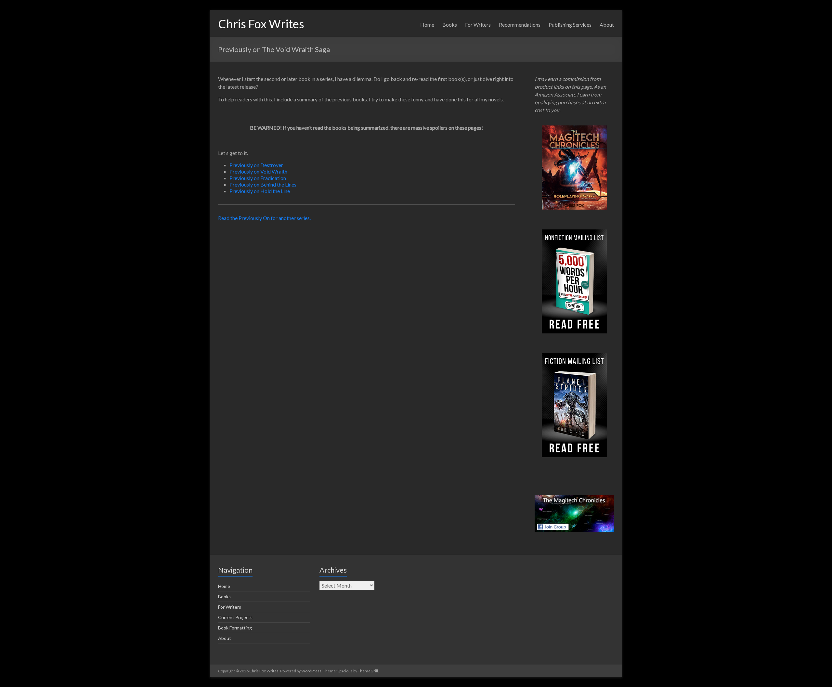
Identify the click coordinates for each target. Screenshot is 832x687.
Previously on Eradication (257, 178)
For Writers (478, 24)
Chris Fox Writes (261, 24)
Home (427, 24)
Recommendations (519, 24)
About (607, 24)
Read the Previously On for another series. (264, 218)
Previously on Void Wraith (258, 171)
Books (449, 24)
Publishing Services (570, 24)
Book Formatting (235, 627)
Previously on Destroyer (256, 165)
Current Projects (235, 617)
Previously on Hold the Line (259, 191)
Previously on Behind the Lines (262, 184)
